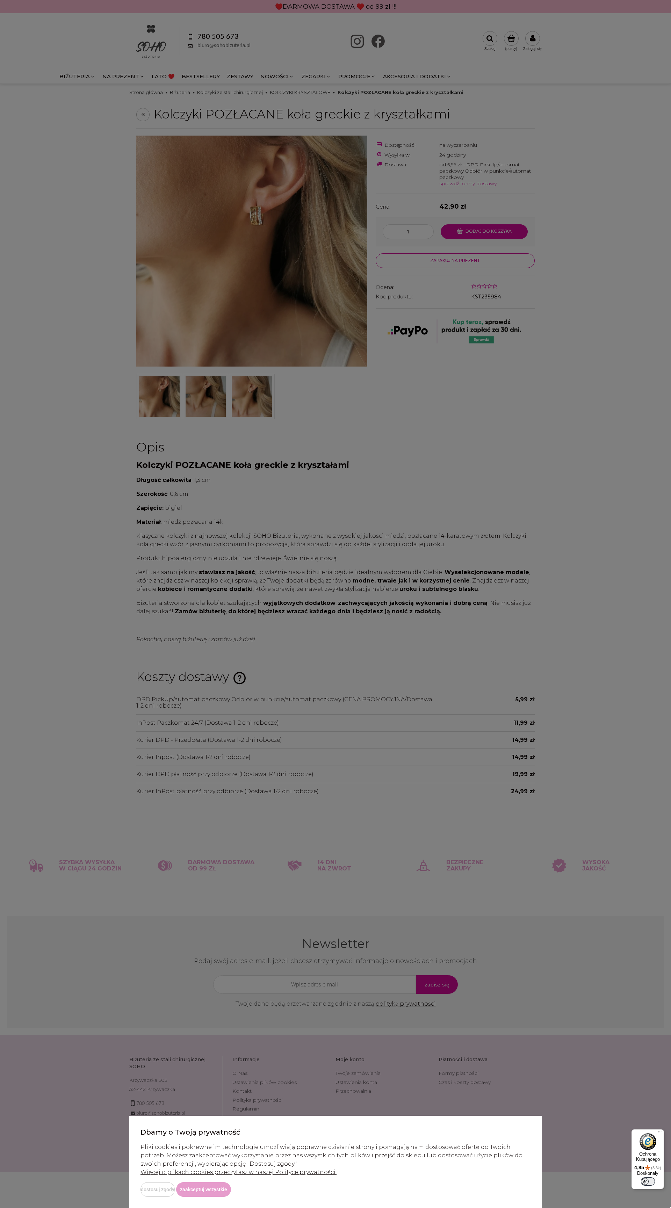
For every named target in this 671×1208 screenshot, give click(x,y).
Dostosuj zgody (157, 1189)
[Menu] (660, 1133)
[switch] (648, 1181)
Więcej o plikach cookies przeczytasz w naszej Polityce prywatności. (238, 1172)
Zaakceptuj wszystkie (203, 1189)
